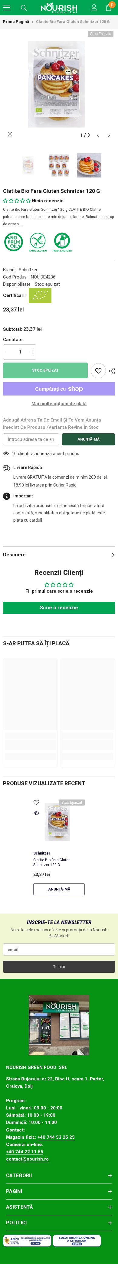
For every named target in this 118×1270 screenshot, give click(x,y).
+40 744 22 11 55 (24, 1151)
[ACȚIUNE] (110, 371)
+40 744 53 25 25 (56, 1137)
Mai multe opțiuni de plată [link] (59, 403)
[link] (30, 745)
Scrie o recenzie (59, 608)
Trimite (59, 967)
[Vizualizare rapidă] (36, 813)
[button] (98, 135)
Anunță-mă (88, 439)
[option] (59, 85)
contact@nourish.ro (27, 1159)
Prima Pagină (16, 21)
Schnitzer (28, 269)
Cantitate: (13, 339)
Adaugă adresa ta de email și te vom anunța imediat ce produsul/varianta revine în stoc (52, 423)
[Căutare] (24, 7)
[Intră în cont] (94, 7)
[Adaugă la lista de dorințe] (98, 370)
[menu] (6, 7)
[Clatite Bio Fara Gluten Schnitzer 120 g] (59, 822)
